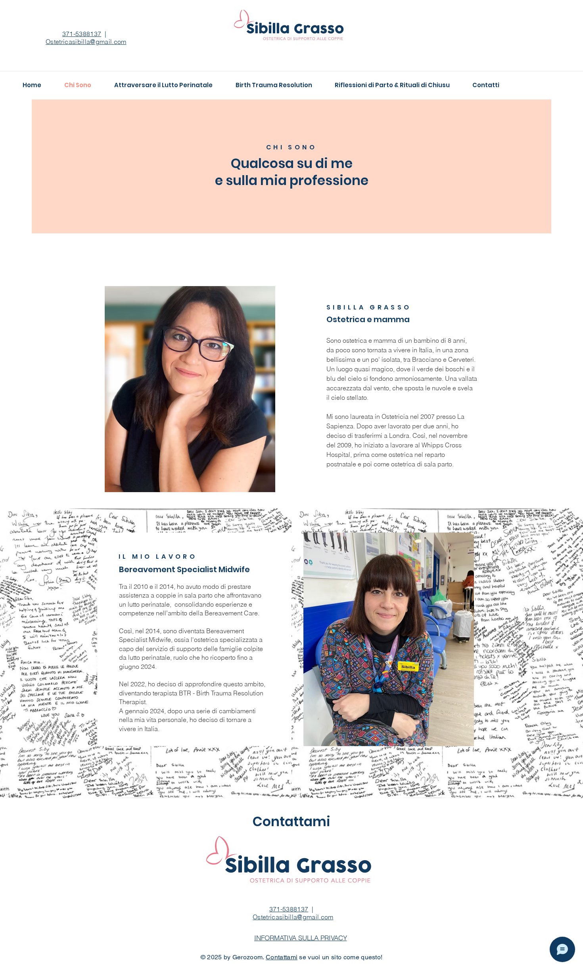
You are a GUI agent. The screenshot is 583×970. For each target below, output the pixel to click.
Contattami (281, 957)
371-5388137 (82, 34)
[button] (300, 937)
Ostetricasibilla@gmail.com (293, 917)
